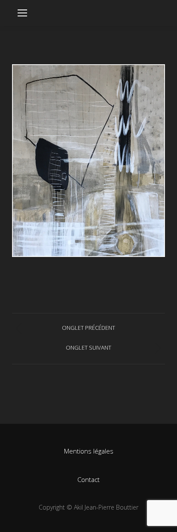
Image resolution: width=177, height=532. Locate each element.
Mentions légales (88, 451)
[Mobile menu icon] (22, 13)
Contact (88, 479)
